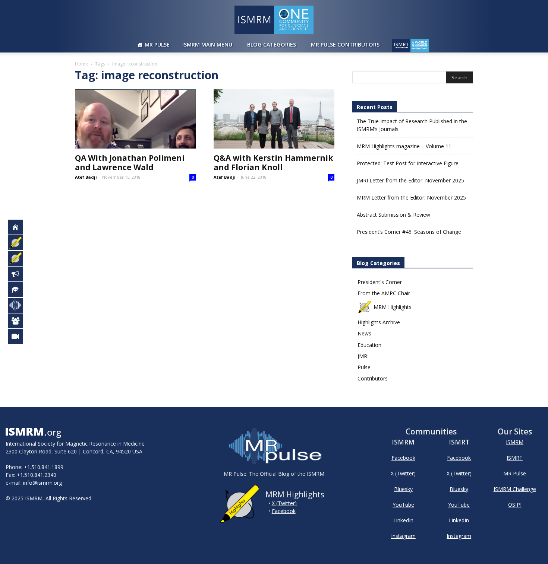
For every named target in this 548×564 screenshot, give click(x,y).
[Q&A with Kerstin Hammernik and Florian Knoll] (274, 119)
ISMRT (515, 457)
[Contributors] (19, 320)
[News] (19, 274)
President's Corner (380, 282)
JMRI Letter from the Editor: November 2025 (410, 180)
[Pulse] (19, 305)
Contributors (373, 378)
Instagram (403, 535)
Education (369, 344)
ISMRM (514, 442)
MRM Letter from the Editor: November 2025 (411, 197)
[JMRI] (19, 336)
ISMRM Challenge (515, 489)
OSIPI (515, 504)
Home (81, 64)
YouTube (403, 504)
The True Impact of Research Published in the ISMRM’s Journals (412, 125)
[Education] (19, 289)
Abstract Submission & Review (393, 214)
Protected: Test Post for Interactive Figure (408, 163)
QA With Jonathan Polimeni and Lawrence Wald (130, 162)
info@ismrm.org (42, 482)
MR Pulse (157, 44)
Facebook (284, 510)
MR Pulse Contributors (345, 44)
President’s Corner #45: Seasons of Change (409, 231)
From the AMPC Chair (384, 293)
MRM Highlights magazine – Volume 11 (404, 146)
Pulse (364, 367)
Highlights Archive (379, 322)
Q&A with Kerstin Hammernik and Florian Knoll (273, 162)
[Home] (19, 227)
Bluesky (403, 489)
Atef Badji (86, 177)
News (364, 333)
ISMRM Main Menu (207, 44)
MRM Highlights (393, 306)
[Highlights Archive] (19, 258)
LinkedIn (403, 520)
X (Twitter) (284, 503)
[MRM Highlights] (19, 242)
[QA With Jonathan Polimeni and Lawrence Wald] (135, 119)
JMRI (363, 356)
